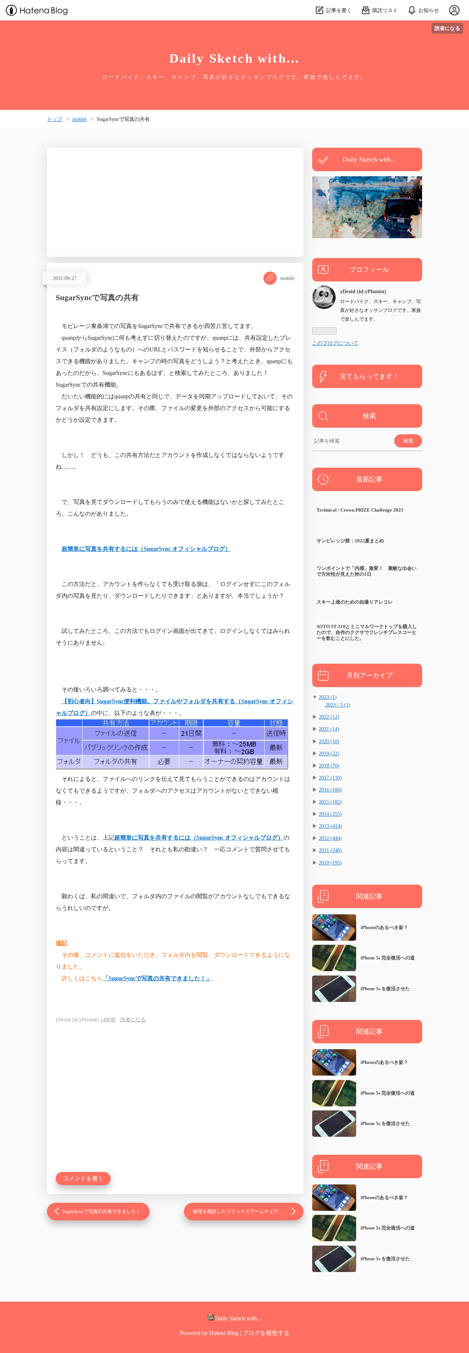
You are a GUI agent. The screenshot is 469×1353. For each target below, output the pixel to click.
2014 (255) (330, 814)
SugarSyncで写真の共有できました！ (101, 1211)
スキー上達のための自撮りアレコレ (355, 602)
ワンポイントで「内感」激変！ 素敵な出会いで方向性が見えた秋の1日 (367, 571)
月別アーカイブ (369, 675)
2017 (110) (330, 778)
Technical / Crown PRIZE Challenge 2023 (360, 510)
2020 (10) (329, 741)
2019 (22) (329, 753)
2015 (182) (330, 802)
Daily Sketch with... (234, 58)
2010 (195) (330, 863)
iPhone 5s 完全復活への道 (388, 958)
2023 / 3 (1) (337, 705)
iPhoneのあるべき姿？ (384, 927)
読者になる (447, 28)
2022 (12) (329, 717)
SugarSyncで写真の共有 (97, 297)
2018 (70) (329, 765)
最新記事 (369, 479)
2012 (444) (330, 838)
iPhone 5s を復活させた (385, 988)
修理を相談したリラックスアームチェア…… (240, 1211)
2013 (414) (330, 826)
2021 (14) (329, 729)
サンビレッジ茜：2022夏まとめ (350, 540)
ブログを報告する (266, 1333)
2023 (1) (328, 697)
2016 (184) (330, 790)
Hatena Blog (224, 1333)
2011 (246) (330, 850)
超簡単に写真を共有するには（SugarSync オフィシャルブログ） (146, 549)
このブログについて (335, 343)
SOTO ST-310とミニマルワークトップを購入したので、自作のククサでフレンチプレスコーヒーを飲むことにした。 (367, 632)
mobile (287, 278)
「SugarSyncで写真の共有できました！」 (157, 978)
